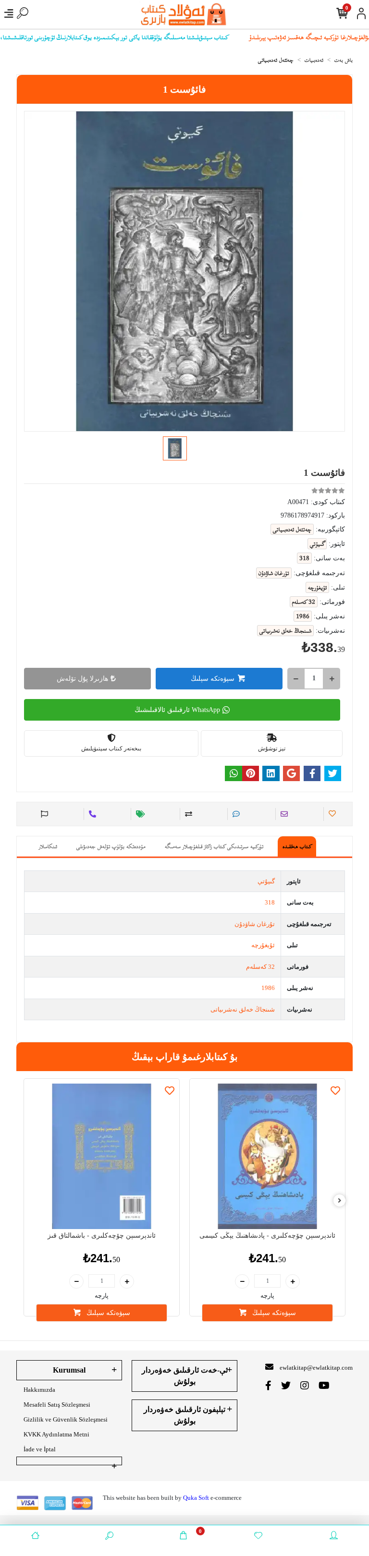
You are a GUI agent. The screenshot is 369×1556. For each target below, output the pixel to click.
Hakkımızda (39, 1389)
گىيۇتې (266, 881)
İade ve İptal (40, 1449)
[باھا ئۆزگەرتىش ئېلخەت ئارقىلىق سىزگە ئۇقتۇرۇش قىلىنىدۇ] (139, 814)
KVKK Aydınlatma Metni (56, 1434)
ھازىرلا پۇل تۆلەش (82, 678)
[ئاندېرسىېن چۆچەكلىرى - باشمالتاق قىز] (101, 1156)
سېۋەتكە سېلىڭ (212, 678)
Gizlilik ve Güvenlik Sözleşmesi (66, 1419)
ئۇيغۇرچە (263, 945)
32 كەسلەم (260, 966)
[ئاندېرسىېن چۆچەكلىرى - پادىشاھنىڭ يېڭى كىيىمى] (267, 1156)
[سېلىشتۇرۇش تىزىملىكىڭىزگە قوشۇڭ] (187, 814)
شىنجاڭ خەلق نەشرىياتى (242, 1009)
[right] (340, 1201)
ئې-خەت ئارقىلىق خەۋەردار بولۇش (185, 1376)
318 (270, 902)
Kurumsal (69, 1370)
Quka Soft (196, 1497)
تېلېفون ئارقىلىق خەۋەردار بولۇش (184, 1415)
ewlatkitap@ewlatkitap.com (316, 1367)
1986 (268, 987)
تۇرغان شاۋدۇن (254, 924)
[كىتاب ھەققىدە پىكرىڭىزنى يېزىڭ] (234, 814)
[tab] (297, 846)
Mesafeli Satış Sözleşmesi (57, 1404)
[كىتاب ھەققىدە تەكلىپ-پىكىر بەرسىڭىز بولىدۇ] (43, 814)
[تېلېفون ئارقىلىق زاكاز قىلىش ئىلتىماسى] (91, 814)
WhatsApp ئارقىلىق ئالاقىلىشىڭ (177, 709)
